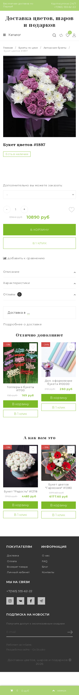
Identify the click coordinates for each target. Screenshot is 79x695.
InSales (27, 644)
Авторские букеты (55, 47)
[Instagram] (10, 601)
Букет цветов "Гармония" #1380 (58, 486)
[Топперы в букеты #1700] (20, 362)
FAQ (44, 561)
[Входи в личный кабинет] (72, 35)
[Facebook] (31, 601)
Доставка (13, 555)
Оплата (12, 561)
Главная (8, 47)
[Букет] (20, 466)
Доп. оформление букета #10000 (58, 382)
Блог (45, 566)
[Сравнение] (59, 35)
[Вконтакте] (20, 601)
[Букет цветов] (58, 463)
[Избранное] (66, 35)
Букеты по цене (28, 47)
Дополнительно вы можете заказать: (33, 185)
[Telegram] (41, 601)
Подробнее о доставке (22, 324)
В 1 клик (39, 243)
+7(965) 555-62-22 (65, 6)
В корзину (39, 230)
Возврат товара (17, 566)
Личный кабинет (18, 572)
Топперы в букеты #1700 (20, 389)
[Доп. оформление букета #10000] (58, 359)
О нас (46, 555)
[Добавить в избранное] (71, 209)
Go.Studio (38, 649)
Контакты (48, 572)
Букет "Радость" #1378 (20, 491)
